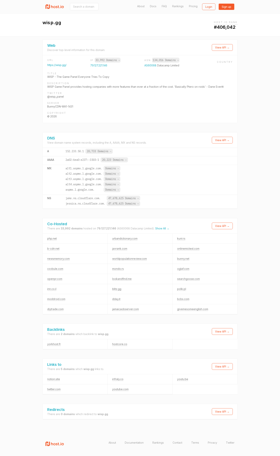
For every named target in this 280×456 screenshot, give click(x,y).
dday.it (116, 299)
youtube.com (120, 389)
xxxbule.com (55, 268)
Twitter (230, 442)
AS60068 (150, 65)
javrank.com (119, 248)
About (141, 6)
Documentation (134, 442)
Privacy (212, 442)
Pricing (193, 6)
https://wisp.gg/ (56, 65)
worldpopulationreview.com (129, 258)
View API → (222, 47)
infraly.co (117, 379)
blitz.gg (116, 288)
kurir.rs (181, 238)
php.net (52, 238)
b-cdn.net (53, 248)
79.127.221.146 (98, 65)
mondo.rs (118, 268)
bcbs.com (183, 299)
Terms (195, 442)
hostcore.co (119, 344)
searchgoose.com (188, 278)
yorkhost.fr (54, 344)
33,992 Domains (107, 60)
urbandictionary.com (125, 238)
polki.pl (181, 288)
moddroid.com (56, 299)
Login (208, 6)
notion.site (53, 379)
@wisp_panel (55, 96)
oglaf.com (183, 268)
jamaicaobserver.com (125, 309)
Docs (153, 6)
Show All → (162, 228)
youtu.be (182, 379)
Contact (177, 442)
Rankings (178, 6)
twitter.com (54, 389)
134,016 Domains (166, 60)
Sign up (226, 6)
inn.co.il (51, 288)
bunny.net (183, 258)
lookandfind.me (122, 278)
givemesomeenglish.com (192, 309)
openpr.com (54, 278)
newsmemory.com (58, 258)
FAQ (164, 6)
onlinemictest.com (188, 248)
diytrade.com (55, 309)
